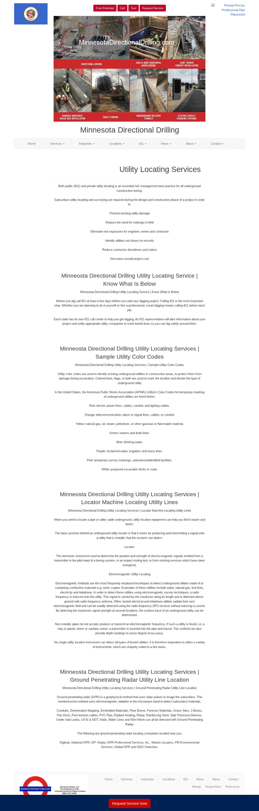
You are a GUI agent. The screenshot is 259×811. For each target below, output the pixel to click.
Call (122, 8)
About (190, 143)
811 (141, 143)
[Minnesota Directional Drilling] (52, 789)
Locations (116, 143)
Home (32, 143)
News (165, 143)
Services (56, 143)
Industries (86, 143)
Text (133, 8)
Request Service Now (129, 804)
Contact (216, 143)
